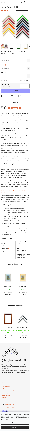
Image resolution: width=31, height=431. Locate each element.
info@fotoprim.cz (9, 404)
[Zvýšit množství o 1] (28, 86)
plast (18, 244)
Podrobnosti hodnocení (22, 10)
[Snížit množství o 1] (21, 86)
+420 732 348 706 (10, 408)
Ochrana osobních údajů (7, 391)
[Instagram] (6, 412)
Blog (2, 384)
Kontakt (3, 382)
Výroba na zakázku (6, 386)
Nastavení (15, 423)
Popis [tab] (15, 102)
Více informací (4, 419)
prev (1, 276)
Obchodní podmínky (6, 393)
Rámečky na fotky (22, 242)
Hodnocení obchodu (6, 389)
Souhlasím (15, 427)
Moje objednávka (5, 397)
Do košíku (15, 90)
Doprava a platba (5, 395)
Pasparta (3, 227)
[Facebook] (3, 412)
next (29, 276)
